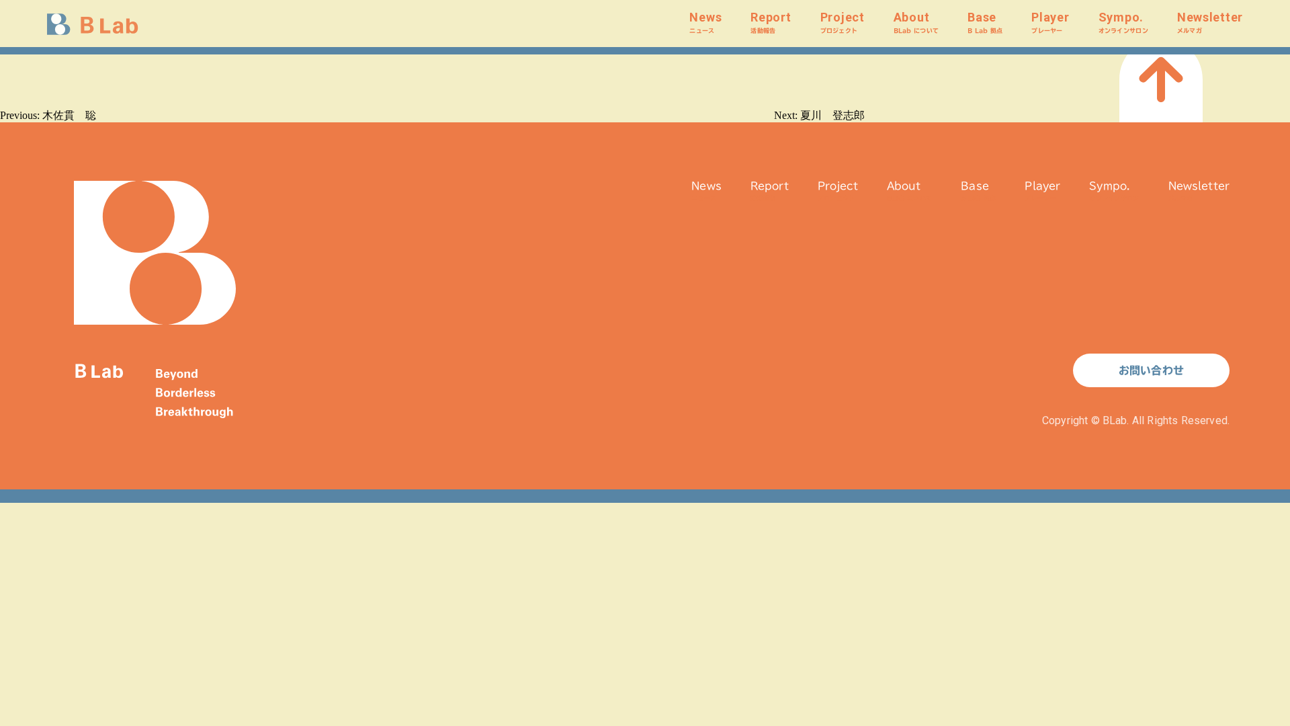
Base (985, 22)
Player (1050, 22)
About (916, 22)
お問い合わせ (1151, 370)
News (705, 22)
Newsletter (1210, 22)
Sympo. (1123, 22)
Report (770, 22)
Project (842, 22)
